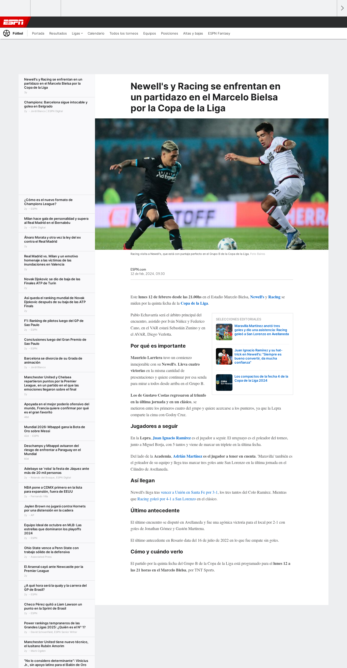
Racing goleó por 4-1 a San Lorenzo (166, 498)
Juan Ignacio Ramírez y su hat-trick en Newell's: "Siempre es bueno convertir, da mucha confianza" (258, 356)
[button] (331, 22)
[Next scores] (342, 8)
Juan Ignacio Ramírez (172, 438)
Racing (274, 297)
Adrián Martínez (187, 456)
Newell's (257, 297)
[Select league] (15, 8)
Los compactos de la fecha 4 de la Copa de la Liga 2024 (261, 378)
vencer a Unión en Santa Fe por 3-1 (189, 492)
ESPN (13, 22)
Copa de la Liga (194, 303)
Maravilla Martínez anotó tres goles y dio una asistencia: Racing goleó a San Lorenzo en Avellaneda (261, 330)
